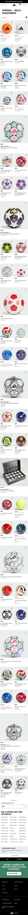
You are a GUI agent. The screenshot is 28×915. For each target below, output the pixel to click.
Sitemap (16, 885)
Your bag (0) (19, 859)
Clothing (21, 841)
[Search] (22, 5)
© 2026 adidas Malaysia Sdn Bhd (8, 907)
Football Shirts (4, 830)
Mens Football (13, 819)
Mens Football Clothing (13, 822)
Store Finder (5, 882)
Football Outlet (4, 828)
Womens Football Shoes (13, 831)
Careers (4, 889)
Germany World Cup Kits (22, 822)
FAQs (3, 885)
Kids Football (13, 833)
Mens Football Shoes (13, 825)
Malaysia (16, 913)
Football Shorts (4, 836)
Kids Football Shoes (13, 817)
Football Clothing (3, 825)
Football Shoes (4, 833)
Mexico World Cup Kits (22, 833)
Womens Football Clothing (12, 828)
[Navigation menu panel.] (2, 5)
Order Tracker (5, 892)
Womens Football (12, 836)
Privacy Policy (17, 899)
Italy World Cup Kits (22, 831)
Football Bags (4, 819)
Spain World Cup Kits (22, 825)
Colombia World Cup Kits (23, 836)
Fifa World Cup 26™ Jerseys (13, 839)
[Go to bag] (25, 5)
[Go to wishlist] (5, 5)
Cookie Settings (5, 899)
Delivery (15, 889)
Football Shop (4, 817)
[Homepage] (14, 5)
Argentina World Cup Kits (23, 820)
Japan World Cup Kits (22, 828)
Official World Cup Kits (22, 817)
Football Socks (4, 839)
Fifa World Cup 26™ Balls (13, 842)
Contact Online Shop (18, 882)
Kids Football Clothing (4, 842)
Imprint (15, 903)
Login (7, 859)
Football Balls (4, 822)
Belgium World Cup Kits (22, 839)
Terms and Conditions (6, 903)
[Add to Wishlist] (12, 22)
